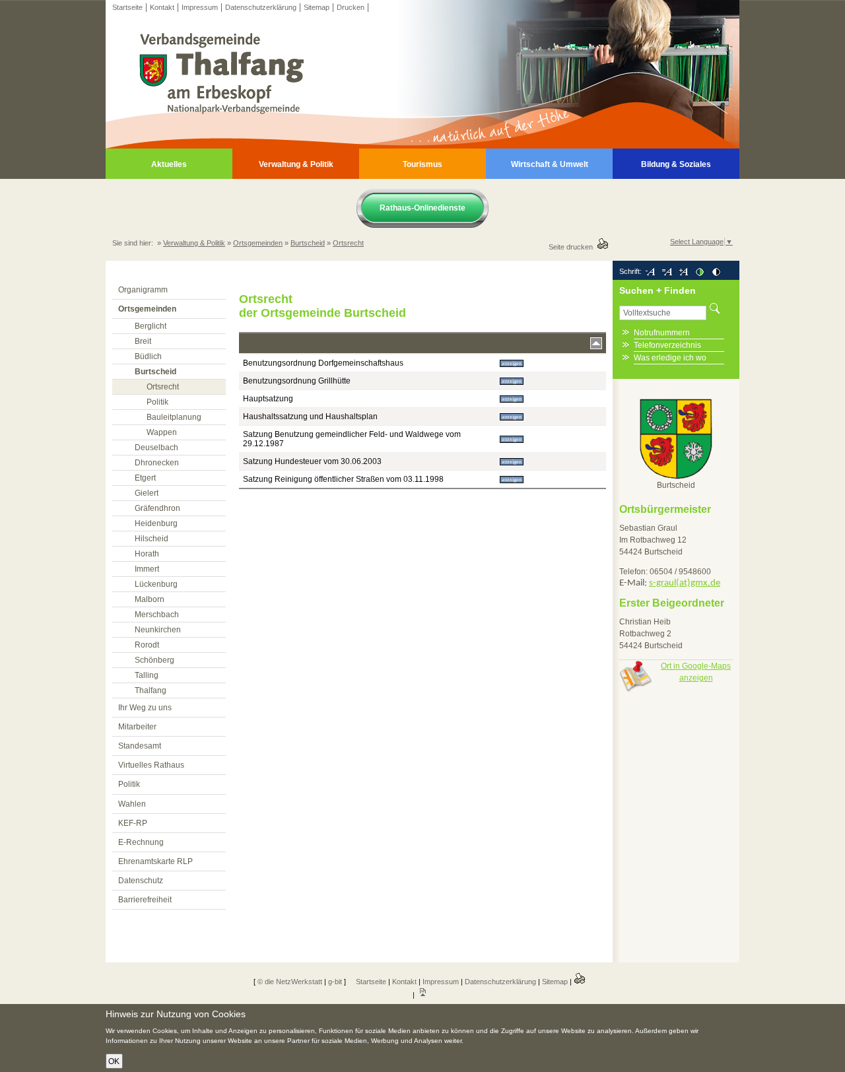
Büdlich (148, 356)
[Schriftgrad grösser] (683, 271)
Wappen (162, 432)
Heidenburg (156, 523)
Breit (143, 341)
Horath (147, 553)
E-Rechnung (141, 842)
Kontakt (162, 7)
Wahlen (132, 804)
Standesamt (139, 746)
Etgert (145, 478)
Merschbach (157, 614)
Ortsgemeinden (258, 243)
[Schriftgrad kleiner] (650, 271)
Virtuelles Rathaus (151, 765)
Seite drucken (573, 247)
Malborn (149, 599)
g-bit (335, 982)
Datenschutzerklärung (260, 7)
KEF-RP (132, 823)
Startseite (127, 7)
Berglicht (150, 326)
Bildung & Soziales (676, 164)
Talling (146, 675)
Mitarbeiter (137, 726)
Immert (147, 569)
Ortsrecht (348, 243)
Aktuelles (169, 164)
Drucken (350, 7)
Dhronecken (157, 462)
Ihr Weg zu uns (145, 707)
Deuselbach (156, 447)
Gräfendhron (157, 508)
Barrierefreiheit (145, 899)
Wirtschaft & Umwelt (549, 164)
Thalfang (150, 690)
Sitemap (316, 7)
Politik (157, 402)
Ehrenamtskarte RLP (155, 861)
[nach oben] (422, 995)
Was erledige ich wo (670, 357)
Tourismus (422, 164)
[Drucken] (580, 982)
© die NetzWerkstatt (289, 982)
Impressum (200, 7)
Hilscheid (151, 538)
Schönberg (154, 660)
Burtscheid (307, 243)
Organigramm (143, 289)
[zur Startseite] (422, 146)
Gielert (146, 493)
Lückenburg (156, 584)
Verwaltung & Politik (296, 164)
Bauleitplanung (174, 417)
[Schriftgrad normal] (666, 271)
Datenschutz (140, 880)
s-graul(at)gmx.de (684, 583)
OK (113, 1061)
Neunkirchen (158, 629)
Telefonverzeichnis (667, 345)
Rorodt (147, 645)
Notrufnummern (662, 332)
